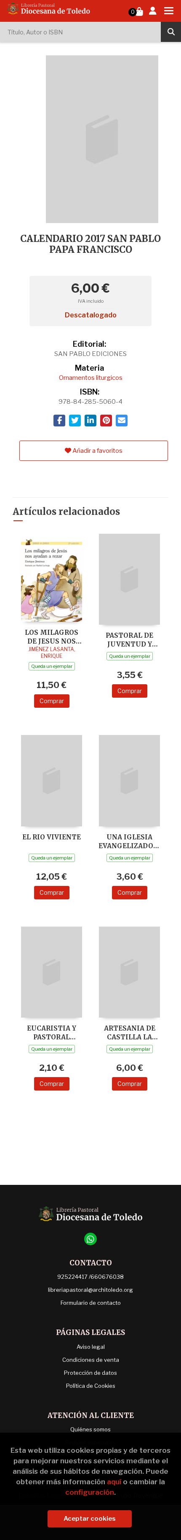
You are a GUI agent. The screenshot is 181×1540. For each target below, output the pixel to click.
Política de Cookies (90, 1385)
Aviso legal (91, 1346)
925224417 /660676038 (90, 1276)
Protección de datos (90, 1372)
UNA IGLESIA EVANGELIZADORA (129, 841)
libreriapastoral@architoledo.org (90, 1289)
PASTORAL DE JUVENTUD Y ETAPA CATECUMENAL (130, 639)
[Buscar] (171, 32)
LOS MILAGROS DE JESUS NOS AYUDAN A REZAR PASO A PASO (51, 636)
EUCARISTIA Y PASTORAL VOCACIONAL (51, 1032)
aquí (114, 1482)
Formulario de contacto (91, 1302)
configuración (89, 1492)
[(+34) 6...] (90, 1239)
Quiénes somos (90, 1429)
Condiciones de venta (90, 1359)
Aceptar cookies (90, 1518)
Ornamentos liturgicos (90, 378)
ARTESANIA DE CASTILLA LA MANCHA (129, 1032)
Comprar (52, 700)
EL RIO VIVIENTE (51, 837)
